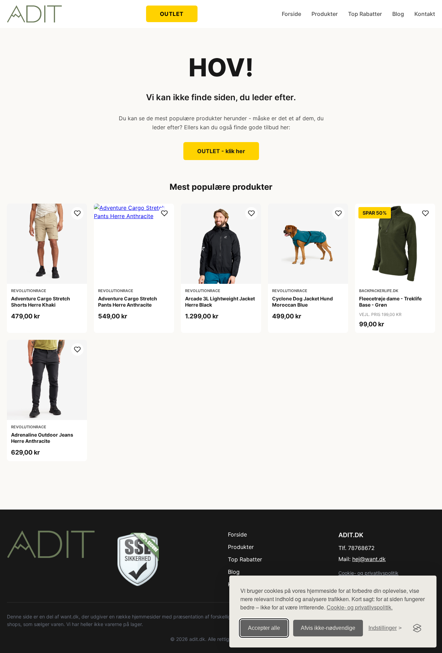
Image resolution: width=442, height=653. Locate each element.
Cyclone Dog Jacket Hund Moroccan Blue (302, 302)
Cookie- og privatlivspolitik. (360, 607)
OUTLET (172, 13)
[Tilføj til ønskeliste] (77, 213)
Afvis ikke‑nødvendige (328, 628)
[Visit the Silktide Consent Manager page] (417, 628)
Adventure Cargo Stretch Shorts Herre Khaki (40, 302)
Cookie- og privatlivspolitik (368, 573)
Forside (291, 13)
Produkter (324, 13)
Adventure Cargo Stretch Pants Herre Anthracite (127, 302)
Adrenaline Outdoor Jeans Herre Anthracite (42, 438)
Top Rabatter (365, 13)
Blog (398, 13)
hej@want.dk (369, 559)
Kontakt (424, 13)
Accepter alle (264, 628)
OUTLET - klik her (221, 151)
